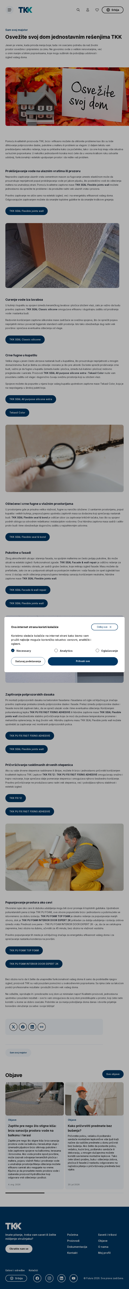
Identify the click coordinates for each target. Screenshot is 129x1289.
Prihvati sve (83, 661)
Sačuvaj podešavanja (28, 661)
